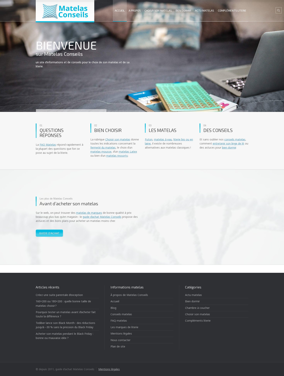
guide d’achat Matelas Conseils (102, 217)
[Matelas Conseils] (65, 10)
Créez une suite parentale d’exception (59, 295)
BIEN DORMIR (183, 10)
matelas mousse (100, 151)
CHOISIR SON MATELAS (158, 10)
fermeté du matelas (103, 147)
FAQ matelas (119, 320)
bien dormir (229, 147)
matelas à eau (163, 139)
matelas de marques (89, 213)
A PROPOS (135, 10)
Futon (148, 139)
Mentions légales (121, 333)
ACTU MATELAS (204, 10)
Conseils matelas (121, 314)
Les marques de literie (124, 327)
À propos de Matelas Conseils (129, 295)
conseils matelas (234, 139)
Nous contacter (120, 340)
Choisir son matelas (117, 139)
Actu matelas (193, 295)
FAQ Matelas (48, 144)
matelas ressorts (117, 155)
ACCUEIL (120, 10)
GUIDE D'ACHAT (49, 233)
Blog (113, 308)
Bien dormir (192, 301)
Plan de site (118, 346)
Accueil (115, 301)
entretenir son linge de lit (228, 143)
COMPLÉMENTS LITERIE (232, 10)
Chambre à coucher (197, 308)
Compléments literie (198, 320)
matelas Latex (128, 151)
